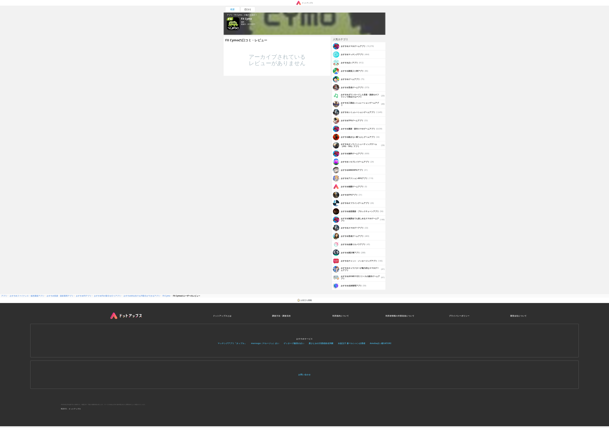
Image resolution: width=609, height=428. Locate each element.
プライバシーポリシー (459, 315)
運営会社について (518, 315)
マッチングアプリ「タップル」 (232, 343)
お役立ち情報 (306, 300)
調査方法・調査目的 (281, 315)
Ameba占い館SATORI (380, 343)
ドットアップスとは (222, 315)
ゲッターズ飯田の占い (294, 343)
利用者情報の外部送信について (400, 315)
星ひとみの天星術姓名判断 (321, 343)
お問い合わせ (304, 374)
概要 (232, 9)
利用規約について (340, 315)
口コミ (248, 9)
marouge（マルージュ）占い (265, 343)
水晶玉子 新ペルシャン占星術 (351, 343)
